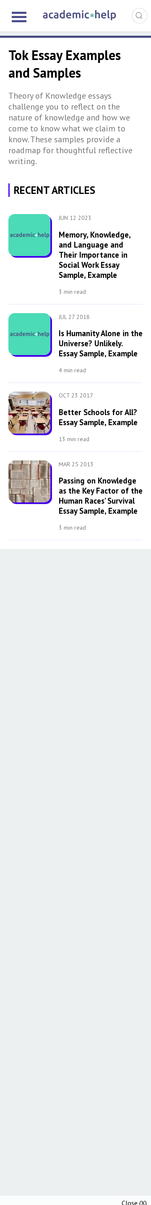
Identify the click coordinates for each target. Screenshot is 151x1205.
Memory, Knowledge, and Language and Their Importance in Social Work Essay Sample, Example (94, 255)
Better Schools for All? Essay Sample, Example (98, 417)
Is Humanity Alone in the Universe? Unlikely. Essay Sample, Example (101, 343)
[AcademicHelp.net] (79, 19)
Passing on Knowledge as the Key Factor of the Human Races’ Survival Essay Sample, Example (101, 496)
